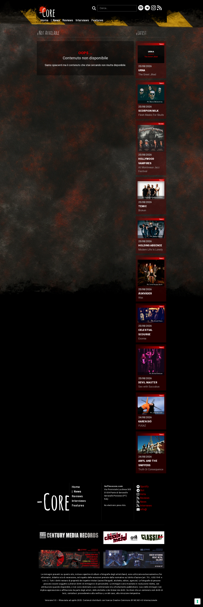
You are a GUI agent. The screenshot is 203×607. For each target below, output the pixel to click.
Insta (143, 494)
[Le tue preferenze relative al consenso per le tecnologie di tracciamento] (197, 601)
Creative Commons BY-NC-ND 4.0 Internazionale (135, 600)
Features (97, 20)
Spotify (144, 486)
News (56, 20)
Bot (142, 490)
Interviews (83, 20)
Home (45, 20)
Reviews (68, 20)
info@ (143, 509)
